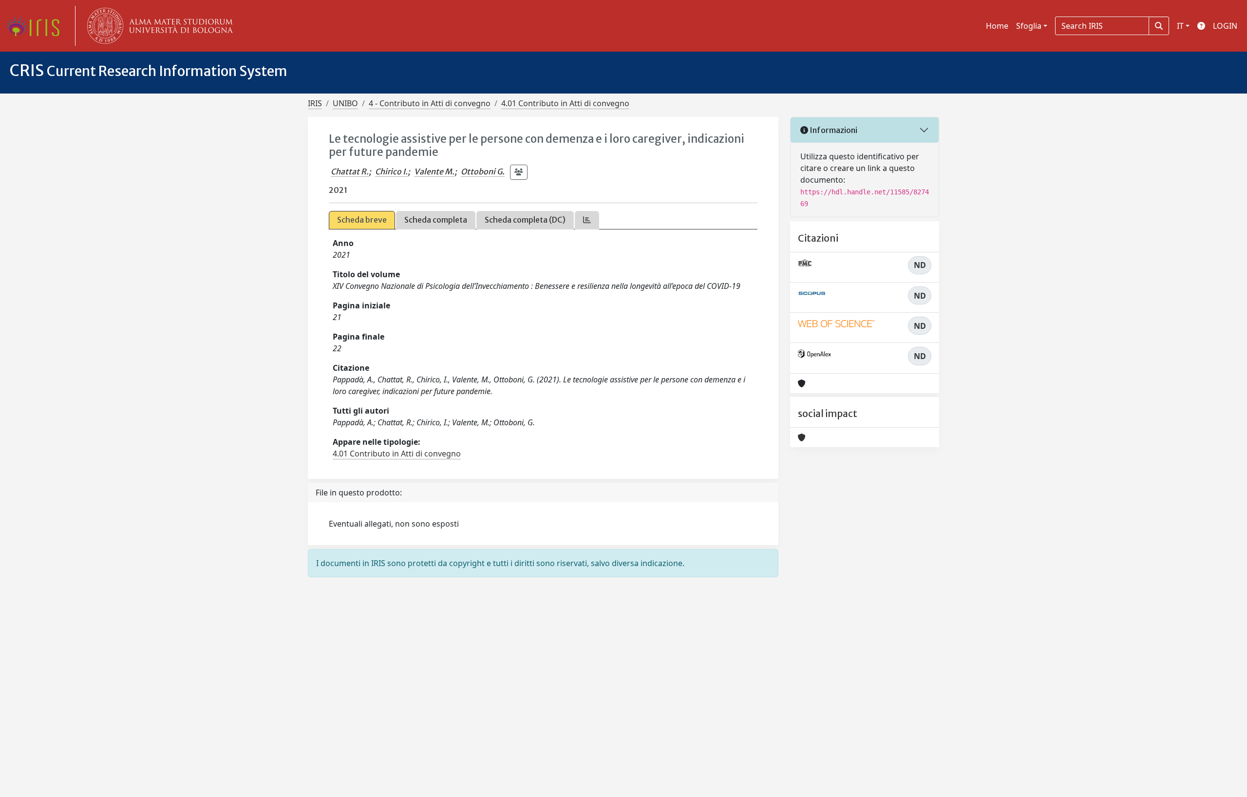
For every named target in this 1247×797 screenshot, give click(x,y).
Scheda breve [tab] (362, 220)
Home (997, 25)
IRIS (315, 103)
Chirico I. (391, 171)
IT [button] (1180, 25)
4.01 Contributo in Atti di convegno (565, 103)
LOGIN (1225, 25)
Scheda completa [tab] (435, 220)
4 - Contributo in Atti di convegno (430, 103)
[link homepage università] (158, 26)
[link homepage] (36, 26)
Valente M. (434, 171)
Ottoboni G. (483, 171)
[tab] (587, 220)
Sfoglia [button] (1028, 25)
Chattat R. (350, 171)
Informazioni (832, 130)
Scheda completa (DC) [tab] (525, 220)
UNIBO (345, 103)
